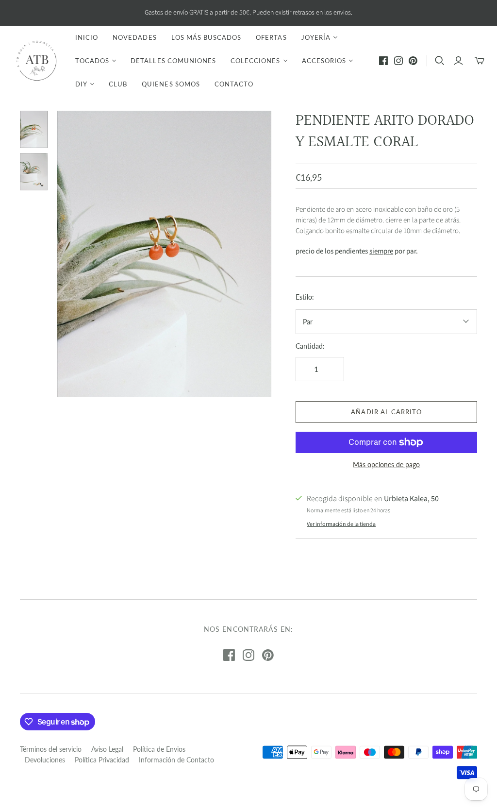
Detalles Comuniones (173, 61)
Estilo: (305, 297)
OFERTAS (271, 37)
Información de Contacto (176, 760)
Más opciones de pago (386, 464)
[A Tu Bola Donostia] (36, 61)
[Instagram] (398, 60)
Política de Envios (159, 749)
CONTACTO (234, 84)
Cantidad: (310, 346)
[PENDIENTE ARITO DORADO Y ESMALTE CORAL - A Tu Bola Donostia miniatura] (34, 130)
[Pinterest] (413, 60)
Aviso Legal (107, 749)
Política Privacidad (102, 760)
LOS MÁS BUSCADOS (206, 37)
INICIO (86, 37)
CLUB (118, 84)
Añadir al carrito (386, 412)
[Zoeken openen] (440, 61)
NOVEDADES (134, 37)
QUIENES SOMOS (171, 84)
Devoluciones (45, 760)
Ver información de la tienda (341, 524)
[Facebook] (383, 60)
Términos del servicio (51, 749)
